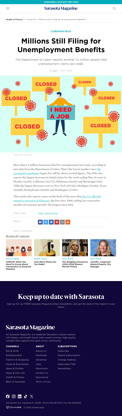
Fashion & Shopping (17, 359)
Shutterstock (25, 155)
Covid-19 (30, 20)
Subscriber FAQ (66, 364)
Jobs (40, 213)
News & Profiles (15, 368)
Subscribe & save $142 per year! (61, 2)
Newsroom (42, 368)
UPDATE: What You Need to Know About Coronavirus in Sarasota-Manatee (19, 265)
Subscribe (63, 351)
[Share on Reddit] (67, 222)
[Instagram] (13, 398)
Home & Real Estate (17, 364)
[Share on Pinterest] (56, 222)
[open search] (114, 8)
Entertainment (14, 355)
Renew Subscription (69, 355)
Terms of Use (43, 381)
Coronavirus (51, 213)
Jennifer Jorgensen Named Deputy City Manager (100, 264)
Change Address (67, 359)
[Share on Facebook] (40, 222)
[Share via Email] (62, 222)
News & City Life (15, 373)
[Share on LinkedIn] (51, 222)
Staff (55, 70)
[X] (31, 398)
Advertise (41, 359)
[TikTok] (25, 398)
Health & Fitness (14, 20)
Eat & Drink (12, 351)
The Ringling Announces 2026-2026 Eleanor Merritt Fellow (75, 264)
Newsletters (64, 368)
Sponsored (42, 377)
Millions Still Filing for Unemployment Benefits (62, 20)
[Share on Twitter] (45, 222)
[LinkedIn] (19, 398)
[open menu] (8, 8)
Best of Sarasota (15, 381)
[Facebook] (8, 398)
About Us (41, 351)
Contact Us (42, 373)
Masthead (41, 355)
